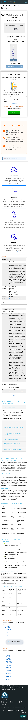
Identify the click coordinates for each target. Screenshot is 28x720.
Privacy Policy (17, 251)
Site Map (3, 707)
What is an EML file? (15, 158)
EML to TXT (7, 635)
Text (13, 58)
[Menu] (25, 2)
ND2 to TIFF (8, 673)
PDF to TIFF (8, 658)
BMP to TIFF (8, 667)
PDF (13, 46)
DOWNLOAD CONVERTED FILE (14, 66)
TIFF (13, 60)
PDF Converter (5, 685)
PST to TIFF (8, 655)
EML (13, 49)
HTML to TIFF (9, 661)
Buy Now (14, 112)
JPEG (13, 55)
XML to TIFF (8, 659)
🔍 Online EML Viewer (14, 641)
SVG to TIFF (8, 669)
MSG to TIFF (8, 676)
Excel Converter (20, 687)
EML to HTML (8, 629)
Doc (13, 51)
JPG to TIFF (8, 665)
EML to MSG (8, 630)
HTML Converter (12, 687)
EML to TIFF (8, 675)
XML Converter (5, 689)
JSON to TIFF (9, 662)
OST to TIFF (8, 656)
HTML (13, 53)
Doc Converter (5, 687)
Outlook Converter (13, 685)
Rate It (14, 395)
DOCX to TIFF (9, 672)
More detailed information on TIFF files (17, 392)
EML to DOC (7, 627)
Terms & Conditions (16, 707)
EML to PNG (7, 633)
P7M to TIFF (8, 678)
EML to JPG (7, 632)
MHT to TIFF (8, 679)
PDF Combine (12, 689)
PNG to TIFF (8, 664)
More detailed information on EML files (17, 298)
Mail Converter (21, 685)
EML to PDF (7, 626)
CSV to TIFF (8, 670)
